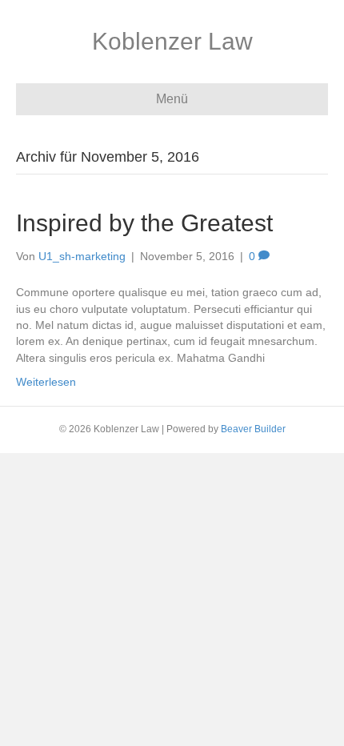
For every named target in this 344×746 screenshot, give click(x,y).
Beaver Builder (253, 429)
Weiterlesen (46, 381)
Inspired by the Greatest (144, 223)
